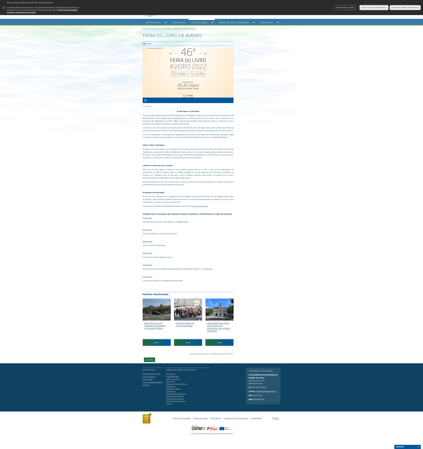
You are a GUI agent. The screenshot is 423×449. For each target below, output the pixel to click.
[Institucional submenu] (166, 22)
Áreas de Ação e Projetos (234, 23)
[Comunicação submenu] (212, 22)
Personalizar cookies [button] (345, 7)
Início (145, 29)
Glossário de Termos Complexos (236, 418)
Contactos (266, 23)
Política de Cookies (200, 418)
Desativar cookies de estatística (405, 7)
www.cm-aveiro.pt (200, 206)
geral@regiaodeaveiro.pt (266, 391)
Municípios (178, 23)
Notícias (167, 29)
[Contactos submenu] (278, 22)
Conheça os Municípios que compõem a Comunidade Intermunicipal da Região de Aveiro (152, 379)
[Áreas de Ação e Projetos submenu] (253, 22)
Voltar (150, 360)
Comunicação (199, 23)
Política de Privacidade (182, 418)
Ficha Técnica (216, 418)
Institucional (153, 23)
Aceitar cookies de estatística (374, 7)
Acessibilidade (256, 418)
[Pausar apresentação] (145, 100)
